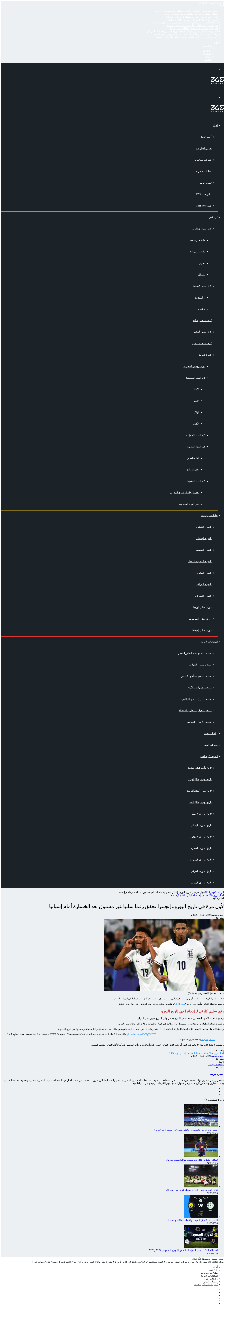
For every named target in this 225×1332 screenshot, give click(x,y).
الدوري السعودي (203, 550)
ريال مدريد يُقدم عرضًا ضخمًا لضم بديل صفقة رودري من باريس (186, 34)
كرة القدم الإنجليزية (202, 228)
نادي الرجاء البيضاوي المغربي (184, 492)
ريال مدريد (200, 297)
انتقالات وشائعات (203, 159)
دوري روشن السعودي (194, 366)
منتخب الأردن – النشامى (199, 722)
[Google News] (216, 1064)
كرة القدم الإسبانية (202, 286)
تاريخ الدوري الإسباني (201, 825)
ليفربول (201, 263)
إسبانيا (128, 1029)
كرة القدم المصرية (196, 446)
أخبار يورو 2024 (216, 895)
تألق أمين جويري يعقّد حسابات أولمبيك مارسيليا (194, 28)
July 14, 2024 (208, 1039)
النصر (196, 400)
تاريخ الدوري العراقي (201, 871)
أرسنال (201, 274)
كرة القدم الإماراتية (195, 435)
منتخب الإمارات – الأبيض (199, 687)
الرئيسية (219, 892)
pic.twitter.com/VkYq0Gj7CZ (141, 1034)
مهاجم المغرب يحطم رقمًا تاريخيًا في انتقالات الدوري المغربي (187, 37)
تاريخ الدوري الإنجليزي (200, 813)
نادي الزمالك (193, 469)
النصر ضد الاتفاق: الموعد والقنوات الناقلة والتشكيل (192, 19)
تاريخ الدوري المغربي (201, 882)
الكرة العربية (205, 355)
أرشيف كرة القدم (209, 756)
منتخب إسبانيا (201, 895)
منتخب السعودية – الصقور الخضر (195, 653)
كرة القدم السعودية (195, 377)
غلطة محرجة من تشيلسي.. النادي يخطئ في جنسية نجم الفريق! (186, 11)
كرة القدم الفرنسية (202, 343)
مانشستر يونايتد (197, 251)
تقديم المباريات (204, 148)
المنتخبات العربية (209, 641)
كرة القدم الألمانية (202, 332)
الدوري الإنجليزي (203, 527)
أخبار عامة (206, 137)
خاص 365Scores (204, 194)
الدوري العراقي (204, 584)
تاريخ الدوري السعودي (200, 859)
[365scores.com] (217, 83)
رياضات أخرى (211, 733)
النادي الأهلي (193, 458)
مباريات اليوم (211, 745)
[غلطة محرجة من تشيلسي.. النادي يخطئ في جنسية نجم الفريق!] (201, 1126)
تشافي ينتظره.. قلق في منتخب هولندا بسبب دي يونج (191, 14)
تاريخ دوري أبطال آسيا (200, 802)
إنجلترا (213, 998)
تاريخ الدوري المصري (201, 848)
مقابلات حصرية (204, 171)
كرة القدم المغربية (196, 481)
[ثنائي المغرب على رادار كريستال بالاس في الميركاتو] (201, 1186)
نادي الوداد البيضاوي (189, 504)
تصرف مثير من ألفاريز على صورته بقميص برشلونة (192, 25)
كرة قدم (213, 217)
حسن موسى (217, 915)
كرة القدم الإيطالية (202, 320)
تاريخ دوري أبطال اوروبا (200, 779)
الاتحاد (196, 389)
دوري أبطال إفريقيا (202, 630)
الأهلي (196, 423)
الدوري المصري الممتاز (200, 561)
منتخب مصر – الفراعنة (200, 664)
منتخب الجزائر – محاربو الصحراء (195, 710)
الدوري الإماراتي (203, 595)
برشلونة (201, 309)
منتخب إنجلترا (186, 1053)
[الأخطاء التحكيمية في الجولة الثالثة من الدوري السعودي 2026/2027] (201, 1247)
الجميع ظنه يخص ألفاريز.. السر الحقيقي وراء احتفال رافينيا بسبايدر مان (182, 31)
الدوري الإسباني (204, 538)
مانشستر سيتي (197, 240)
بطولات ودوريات (209, 515)
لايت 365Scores (204, 205)
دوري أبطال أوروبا (202, 607)
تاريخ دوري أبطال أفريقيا (199, 791)
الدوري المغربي (204, 573)
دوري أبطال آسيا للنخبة (200, 618)
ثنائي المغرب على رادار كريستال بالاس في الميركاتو (191, 16)
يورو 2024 (210, 892)
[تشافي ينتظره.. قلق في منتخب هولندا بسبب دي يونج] (201, 1156)
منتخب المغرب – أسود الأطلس (196, 676)
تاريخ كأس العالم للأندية (200, 768)
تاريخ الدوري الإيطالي (201, 836)
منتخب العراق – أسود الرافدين (196, 699)
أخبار (215, 125)
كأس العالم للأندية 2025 (206, 1284)
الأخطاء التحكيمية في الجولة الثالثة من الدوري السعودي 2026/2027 (184, 22)
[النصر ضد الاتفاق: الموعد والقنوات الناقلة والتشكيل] (201, 1216)
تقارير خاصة (205, 182)
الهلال (196, 412)
